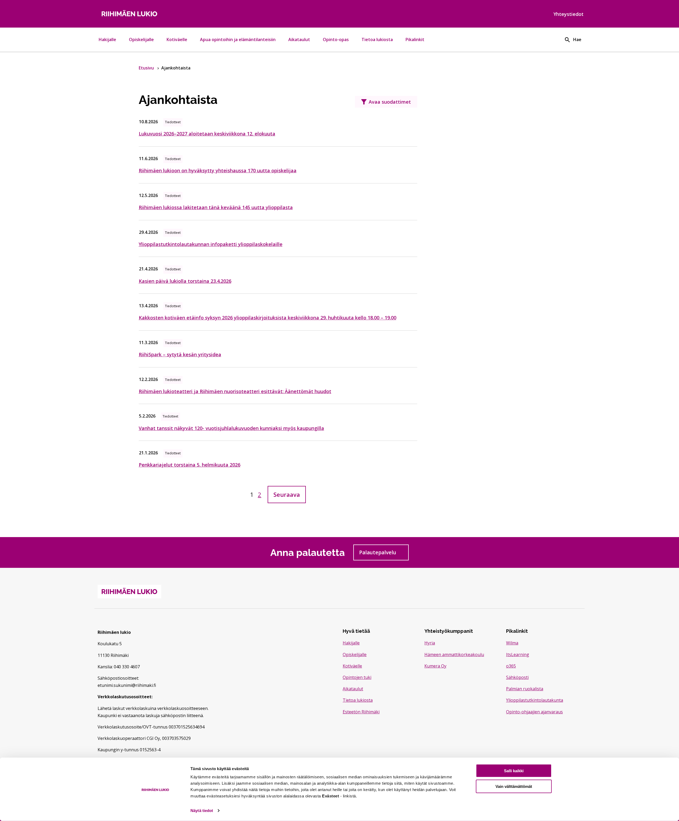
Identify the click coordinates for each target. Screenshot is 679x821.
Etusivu (147, 68)
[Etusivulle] (176, 13)
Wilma (512, 643)
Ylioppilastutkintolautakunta (534, 700)
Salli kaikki (514, 771)
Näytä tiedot (201, 810)
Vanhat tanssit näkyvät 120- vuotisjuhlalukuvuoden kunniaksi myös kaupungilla (231, 428)
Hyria (429, 643)
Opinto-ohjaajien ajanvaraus (534, 712)
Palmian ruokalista (524, 689)
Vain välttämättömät (513, 786)
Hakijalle (107, 39)
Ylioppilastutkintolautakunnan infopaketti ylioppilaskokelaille (210, 244)
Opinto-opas (336, 39)
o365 (511, 666)
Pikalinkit (415, 39)
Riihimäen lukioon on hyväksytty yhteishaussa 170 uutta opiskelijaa (218, 170)
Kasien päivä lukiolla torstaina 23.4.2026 (185, 281)
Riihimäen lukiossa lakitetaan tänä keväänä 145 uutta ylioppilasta (216, 207)
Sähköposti (517, 677)
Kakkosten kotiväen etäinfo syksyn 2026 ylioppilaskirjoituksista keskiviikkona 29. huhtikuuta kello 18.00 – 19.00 (267, 317)
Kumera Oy (435, 666)
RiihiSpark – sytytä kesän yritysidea (180, 354)
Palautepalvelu (384, 554)
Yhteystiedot (569, 14)
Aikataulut (299, 39)
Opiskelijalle (141, 39)
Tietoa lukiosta (377, 39)
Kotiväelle (177, 39)
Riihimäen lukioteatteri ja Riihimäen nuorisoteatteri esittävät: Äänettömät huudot (235, 391)
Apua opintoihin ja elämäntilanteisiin (238, 39)
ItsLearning (517, 654)
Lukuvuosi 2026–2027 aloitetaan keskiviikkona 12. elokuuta (207, 133)
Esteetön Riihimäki (361, 712)
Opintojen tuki (357, 677)
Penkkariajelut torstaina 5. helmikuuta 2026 (189, 465)
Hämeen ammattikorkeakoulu (454, 654)
